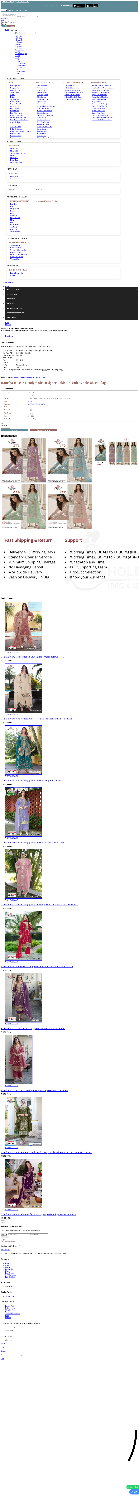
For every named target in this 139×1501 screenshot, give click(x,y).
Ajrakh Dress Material (99, 95)
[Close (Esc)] (2, 1220)
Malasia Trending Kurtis (18, 117)
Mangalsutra (14, 209)
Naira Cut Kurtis (16, 129)
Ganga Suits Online (98, 113)
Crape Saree (41, 133)
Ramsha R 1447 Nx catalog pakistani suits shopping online (31, 780)
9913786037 (5, 1250)
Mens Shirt (14, 151)
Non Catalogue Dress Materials (102, 88)
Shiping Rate (9, 1296)
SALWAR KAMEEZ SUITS (73, 82)
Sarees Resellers (15, 245)
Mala (12, 220)
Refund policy (10, 1308)
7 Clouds (18, 46)
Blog (7, 1271)
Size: (2, 423)
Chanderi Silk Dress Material (102, 120)
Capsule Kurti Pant (16, 104)
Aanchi (17, 60)
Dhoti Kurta (14, 160)
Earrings (13, 213)
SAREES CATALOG (43, 82)
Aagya (17, 52)
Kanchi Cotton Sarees (44, 138)
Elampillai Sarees (43, 108)
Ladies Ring (14, 225)
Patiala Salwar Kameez (72, 95)
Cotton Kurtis (15, 90)
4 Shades (18, 42)
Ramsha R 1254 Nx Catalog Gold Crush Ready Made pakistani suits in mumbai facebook (46, 1152)
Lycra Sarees (41, 101)
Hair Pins (13, 229)
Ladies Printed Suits (98, 108)
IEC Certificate (10, 1277)
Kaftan (12, 97)
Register (25, 10)
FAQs (7, 1316)
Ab (16, 69)
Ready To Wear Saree (44, 127)
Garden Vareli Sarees (44, 111)
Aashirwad (19, 67)
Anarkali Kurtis (15, 122)
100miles (18, 38)
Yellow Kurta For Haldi (18, 153)
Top (11, 124)
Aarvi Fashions (20, 63)
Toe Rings (13, 227)
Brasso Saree (41, 136)
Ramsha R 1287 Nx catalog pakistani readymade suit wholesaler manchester (39, 904)
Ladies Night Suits (16, 273)
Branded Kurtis (15, 133)
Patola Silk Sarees (43, 120)
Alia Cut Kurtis (15, 127)
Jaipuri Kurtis (14, 99)
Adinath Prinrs (20, 71)
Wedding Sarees (42, 95)
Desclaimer (9, 1312)
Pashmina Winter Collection (101, 86)
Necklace (13, 215)
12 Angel (18, 40)
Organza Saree (42, 131)
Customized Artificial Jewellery (47, 201)
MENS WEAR (14, 146)
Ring (12, 206)
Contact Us (12, 10)
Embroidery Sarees (43, 99)
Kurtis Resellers (15, 248)
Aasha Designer (20, 65)
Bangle (12, 211)
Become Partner (10, 1269)
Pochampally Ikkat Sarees (46, 115)
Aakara (17, 56)
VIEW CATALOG (11, 652)
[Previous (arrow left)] (2, 1222)
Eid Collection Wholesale (73, 99)
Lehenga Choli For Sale (18, 254)
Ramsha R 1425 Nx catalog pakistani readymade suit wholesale (33, 656)
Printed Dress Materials (100, 115)
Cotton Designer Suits (72, 90)
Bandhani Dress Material (100, 92)
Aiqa (17, 75)
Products (8, 325)
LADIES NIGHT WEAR (18, 270)
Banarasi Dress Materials (100, 90)
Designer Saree (42, 86)
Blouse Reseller (15, 252)
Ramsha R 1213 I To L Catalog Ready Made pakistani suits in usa (34, 1090)
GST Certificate (10, 1275)
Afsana (17, 73)
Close (13, 22)
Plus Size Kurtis (15, 108)
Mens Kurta (14, 149)
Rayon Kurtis (14, 111)
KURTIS (12, 82)
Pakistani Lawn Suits (72, 88)
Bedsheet (12, 189)
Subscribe (5, 1237)
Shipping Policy (10, 1310)
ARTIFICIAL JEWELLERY (19, 201)
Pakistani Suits (69, 86)
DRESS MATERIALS (98, 82)
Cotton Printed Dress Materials (102, 117)
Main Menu (9, 283)
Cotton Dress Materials (99, 106)
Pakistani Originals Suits (73, 97)
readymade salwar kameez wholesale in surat (29, 377)
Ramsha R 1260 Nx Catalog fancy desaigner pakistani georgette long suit (38, 1214)
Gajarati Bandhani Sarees (46, 106)
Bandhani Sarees (43, 104)
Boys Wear (14, 176)
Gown (12, 95)
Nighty (12, 275)
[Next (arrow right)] (4, 1222)
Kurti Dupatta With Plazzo (19, 120)
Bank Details (9, 1273)
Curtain (39, 189)
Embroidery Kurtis (16, 138)
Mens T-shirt (14, 155)
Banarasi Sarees (42, 90)
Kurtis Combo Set (16, 115)
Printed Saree (41, 92)
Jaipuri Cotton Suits (98, 111)
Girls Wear (14, 178)
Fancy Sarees (41, 129)
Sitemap (8, 1318)
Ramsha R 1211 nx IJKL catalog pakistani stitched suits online (33, 1028)
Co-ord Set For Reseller (18, 250)
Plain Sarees (41, 97)
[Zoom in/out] (4, 1220)
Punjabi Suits (96, 101)
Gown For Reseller (16, 257)
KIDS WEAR (14, 173)
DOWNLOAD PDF (9, 436)
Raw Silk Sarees (43, 122)
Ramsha (29, 401)
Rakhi (12, 222)
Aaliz (17, 58)
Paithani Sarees (42, 113)
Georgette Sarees (43, 124)
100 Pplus (18, 36)
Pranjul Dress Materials (100, 97)
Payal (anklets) (15, 218)
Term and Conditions (12, 1314)
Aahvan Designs (21, 54)
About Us (8, 1265)
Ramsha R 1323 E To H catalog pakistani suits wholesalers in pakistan (37, 966)
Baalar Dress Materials (99, 99)
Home (7, 30)
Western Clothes (15, 259)
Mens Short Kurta (16, 162)
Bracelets (13, 204)
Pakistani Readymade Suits (74, 92)
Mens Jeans (14, 158)
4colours (18, 44)
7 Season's (19, 48)
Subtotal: (4, 24)
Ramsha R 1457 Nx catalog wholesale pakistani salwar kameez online (36, 718)
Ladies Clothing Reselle (17, 242)
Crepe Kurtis (14, 106)
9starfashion (19, 50)
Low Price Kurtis (16, 113)
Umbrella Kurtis (15, 136)
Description (9, 336)
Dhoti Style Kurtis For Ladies (20, 131)
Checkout (11, 26)
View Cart (4, 26)
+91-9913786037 (8, 2)
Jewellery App (15, 231)
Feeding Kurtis (15, 86)
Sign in (18, 10)
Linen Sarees (41, 117)
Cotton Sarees (42, 88)
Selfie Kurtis (14, 92)
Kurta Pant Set (15, 101)
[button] (69, 1498)
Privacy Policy (10, 1306)
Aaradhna (18, 61)
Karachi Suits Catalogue (100, 104)
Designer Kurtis (15, 88)
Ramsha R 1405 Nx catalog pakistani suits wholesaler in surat (32, 842)
